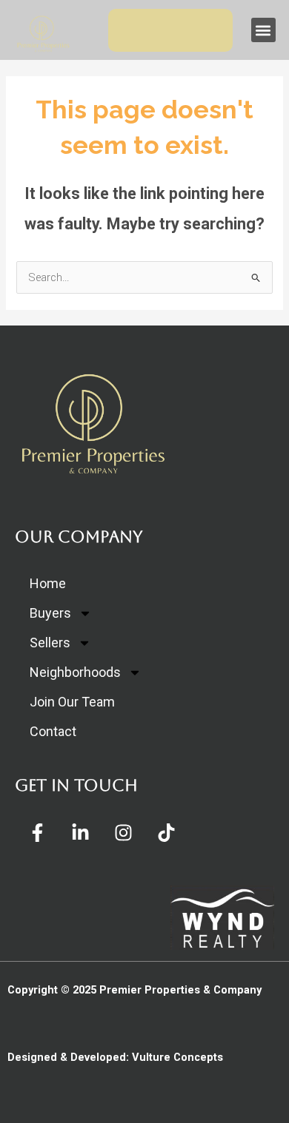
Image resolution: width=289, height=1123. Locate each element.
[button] (263, 30)
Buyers (50, 613)
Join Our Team (72, 701)
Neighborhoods (75, 672)
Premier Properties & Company (180, 989)
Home (48, 583)
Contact (53, 731)
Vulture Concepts (177, 1057)
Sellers (50, 642)
